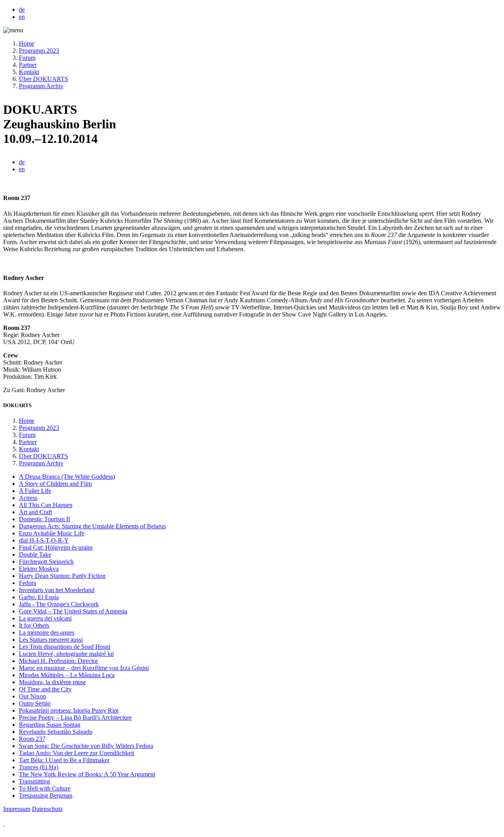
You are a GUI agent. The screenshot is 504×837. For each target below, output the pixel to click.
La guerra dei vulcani (45, 618)
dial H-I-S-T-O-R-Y (44, 540)
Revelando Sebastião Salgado (56, 731)
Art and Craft (35, 512)
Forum (27, 57)
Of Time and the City (45, 689)
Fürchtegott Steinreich (46, 561)
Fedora (27, 583)
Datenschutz (47, 809)
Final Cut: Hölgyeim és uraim (56, 547)
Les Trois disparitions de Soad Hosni (64, 646)
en (22, 16)
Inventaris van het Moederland (56, 590)
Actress (28, 497)
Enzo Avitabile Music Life (51, 533)
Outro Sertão (35, 703)
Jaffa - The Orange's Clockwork (59, 604)
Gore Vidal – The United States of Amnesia (73, 611)
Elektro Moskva (39, 568)
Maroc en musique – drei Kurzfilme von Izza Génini (84, 668)
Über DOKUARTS (43, 79)
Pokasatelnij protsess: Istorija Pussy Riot (69, 710)
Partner (28, 64)
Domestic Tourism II (44, 519)
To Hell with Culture (44, 788)
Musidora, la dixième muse (52, 682)
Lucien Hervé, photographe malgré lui (66, 653)
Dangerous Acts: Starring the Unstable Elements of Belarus (92, 526)
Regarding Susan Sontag (49, 724)
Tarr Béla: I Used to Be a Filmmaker (64, 760)
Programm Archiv (41, 86)
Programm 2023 (39, 50)
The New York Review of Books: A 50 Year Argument (87, 774)
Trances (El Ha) (38, 767)
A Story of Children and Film (55, 483)
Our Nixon (32, 696)
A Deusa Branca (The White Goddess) (67, 476)
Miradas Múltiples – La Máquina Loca (67, 675)
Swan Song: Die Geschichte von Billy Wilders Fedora (86, 746)
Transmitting (34, 781)
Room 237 (32, 738)
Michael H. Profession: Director (58, 660)
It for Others (34, 625)
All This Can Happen (45, 505)
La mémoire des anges (46, 632)
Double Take (35, 554)
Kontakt (29, 72)
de (22, 9)
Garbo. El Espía (39, 597)
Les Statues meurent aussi (51, 639)
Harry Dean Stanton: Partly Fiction (62, 575)
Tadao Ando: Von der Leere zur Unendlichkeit (76, 753)
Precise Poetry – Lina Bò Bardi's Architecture (75, 717)
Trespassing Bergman (45, 795)
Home (26, 43)
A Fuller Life (35, 490)
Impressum (16, 809)
